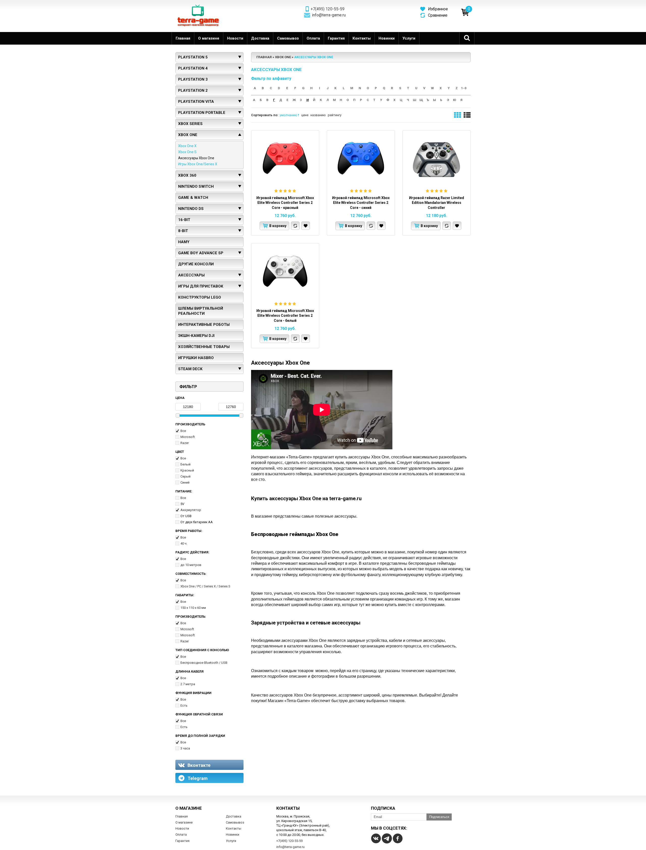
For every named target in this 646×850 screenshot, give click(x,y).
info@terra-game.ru (329, 15)
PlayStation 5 (193, 57)
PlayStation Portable (201, 112)
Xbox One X (187, 146)
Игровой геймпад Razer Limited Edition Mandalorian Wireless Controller (436, 203)
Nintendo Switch (196, 186)
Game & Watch (193, 197)
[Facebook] (398, 838)
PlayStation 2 (193, 90)
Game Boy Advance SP (200, 253)
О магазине (208, 38)
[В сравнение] (295, 226)
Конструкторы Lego (199, 297)
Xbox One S (187, 152)
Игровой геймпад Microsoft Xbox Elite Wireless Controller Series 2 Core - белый (285, 316)
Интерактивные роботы (204, 324)
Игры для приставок (200, 286)
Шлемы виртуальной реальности (200, 311)
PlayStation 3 (193, 79)
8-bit (183, 231)
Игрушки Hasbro (196, 358)
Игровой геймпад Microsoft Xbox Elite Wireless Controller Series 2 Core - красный (285, 203)
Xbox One (187, 135)
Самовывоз (288, 38)
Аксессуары (191, 275)
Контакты (362, 38)
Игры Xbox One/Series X (197, 164)
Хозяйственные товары (204, 346)
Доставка (260, 38)
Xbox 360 (187, 175)
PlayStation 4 (193, 68)
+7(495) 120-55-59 (327, 9)
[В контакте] (376, 838)
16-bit (184, 219)
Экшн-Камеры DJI (196, 335)
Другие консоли (196, 264)
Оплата (313, 38)
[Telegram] (387, 838)
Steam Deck (190, 369)
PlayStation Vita (196, 101)
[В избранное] (305, 226)
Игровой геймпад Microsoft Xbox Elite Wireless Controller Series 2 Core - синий (361, 203)
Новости (235, 38)
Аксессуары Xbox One (196, 158)
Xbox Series (190, 123)
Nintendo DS (191, 208)
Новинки (387, 38)
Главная (183, 38)
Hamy (184, 242)
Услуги (408, 38)
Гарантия (336, 38)
